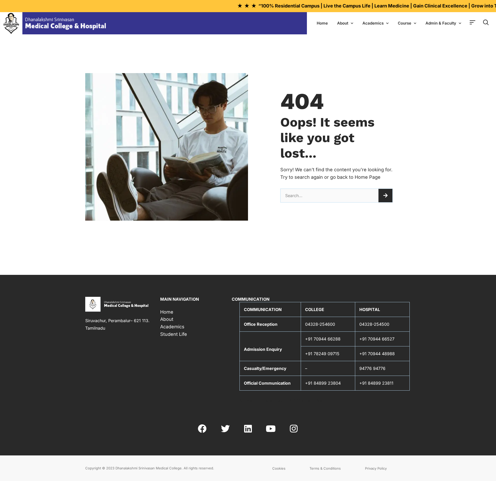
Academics (373, 23)
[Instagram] (293, 428)
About (342, 23)
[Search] (385, 195)
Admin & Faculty (440, 23)
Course (404, 23)
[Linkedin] (248, 428)
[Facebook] (202, 428)
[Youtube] (270, 428)
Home (322, 23)
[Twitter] (225, 428)
